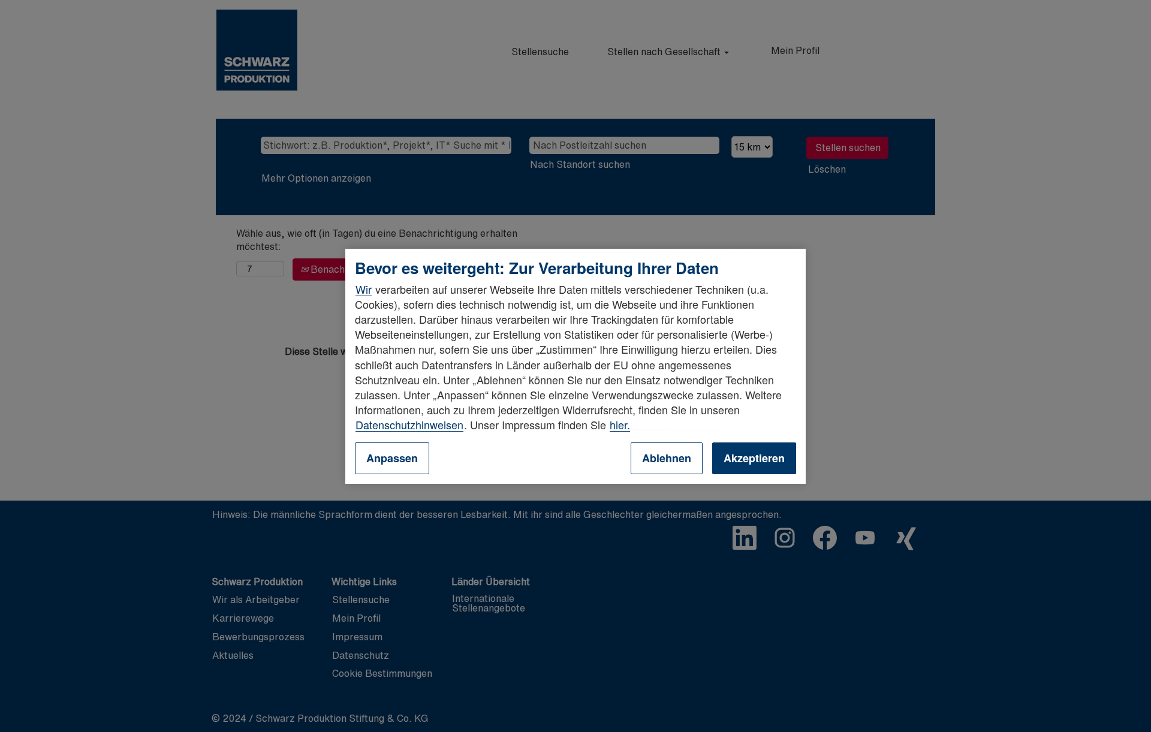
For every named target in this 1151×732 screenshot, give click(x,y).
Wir (363, 289)
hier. (620, 424)
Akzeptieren (754, 458)
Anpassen (392, 458)
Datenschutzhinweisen (409, 424)
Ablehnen (666, 458)
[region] (575, 365)
